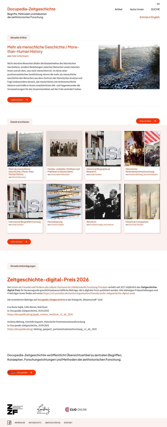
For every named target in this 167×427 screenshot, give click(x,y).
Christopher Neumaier (60, 174)
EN (158, 4)
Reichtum (91, 221)
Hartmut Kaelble (136, 224)
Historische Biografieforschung (25, 221)
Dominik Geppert (151, 174)
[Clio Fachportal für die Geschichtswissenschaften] (76, 408)
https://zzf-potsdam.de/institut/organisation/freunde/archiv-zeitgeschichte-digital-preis (89, 293)
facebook (11, 422)
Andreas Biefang (136, 174)
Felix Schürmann (20, 55)
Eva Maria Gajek (96, 224)
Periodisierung (55, 221)
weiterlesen (17, 99)
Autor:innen (137, 9)
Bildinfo (103, 87)
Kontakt (68, 422)
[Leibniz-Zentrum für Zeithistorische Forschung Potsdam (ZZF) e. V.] (15, 406)
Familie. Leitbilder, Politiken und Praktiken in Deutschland (64, 170)
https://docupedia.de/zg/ (20, 329)
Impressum (20, 422)
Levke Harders (96, 174)
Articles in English (150, 17)
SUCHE (155, 9)
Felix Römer (109, 224)
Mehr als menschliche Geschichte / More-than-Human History (43, 49)
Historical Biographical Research (98, 170)
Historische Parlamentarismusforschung (140, 170)
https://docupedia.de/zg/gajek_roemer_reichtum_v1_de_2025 (40, 314)
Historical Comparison (137, 221)
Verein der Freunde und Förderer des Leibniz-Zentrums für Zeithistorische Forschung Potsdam (59, 287)
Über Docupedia (52, 422)
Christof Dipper (57, 224)
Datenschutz (35, 422)
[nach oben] (160, 420)
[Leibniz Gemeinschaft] (43, 406)
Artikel (118, 9)
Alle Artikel (145, 120)
